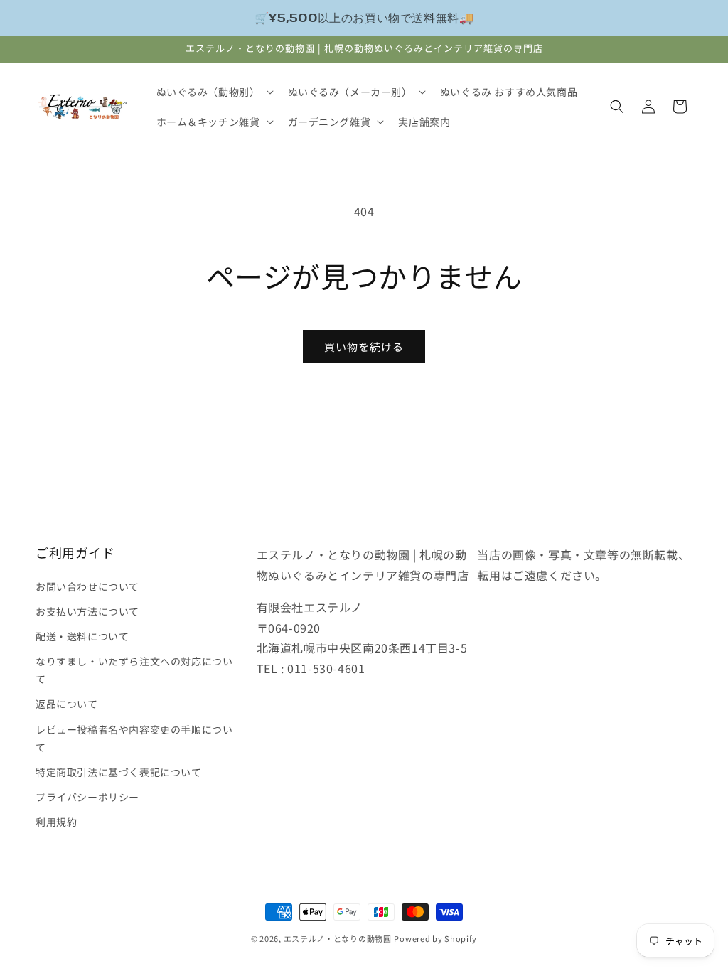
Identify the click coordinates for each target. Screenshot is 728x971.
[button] (213, 92)
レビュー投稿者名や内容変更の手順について (134, 738)
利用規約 (56, 822)
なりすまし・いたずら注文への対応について (134, 670)
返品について (67, 704)
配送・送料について (82, 636)
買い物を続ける (364, 346)
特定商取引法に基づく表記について (119, 772)
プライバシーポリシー (87, 797)
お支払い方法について (87, 611)
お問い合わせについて (87, 586)
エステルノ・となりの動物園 (338, 938)
